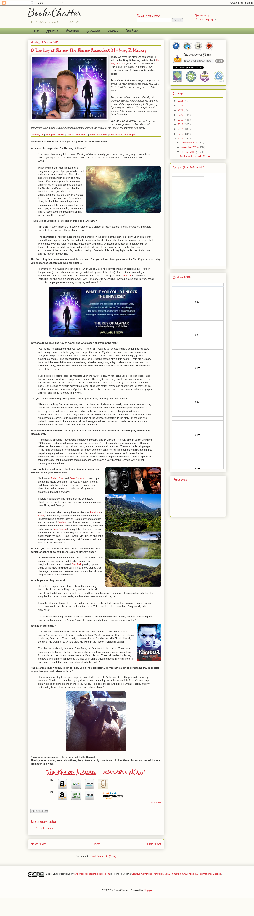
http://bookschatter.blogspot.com (92, 873)
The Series (81, 134)
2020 (181, 115)
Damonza (125, 275)
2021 (181, 110)
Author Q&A (37, 134)
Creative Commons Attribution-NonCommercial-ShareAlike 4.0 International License (176, 873)
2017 (181, 129)
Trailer (61, 134)
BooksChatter (54, 12)
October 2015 (188, 152)
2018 (181, 124)
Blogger (148, 890)
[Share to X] (39, 811)
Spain (41, 515)
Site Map (131, 31)
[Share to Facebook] (43, 811)
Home (35, 31)
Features (72, 31)
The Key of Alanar (71, 772)
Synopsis (51, 134)
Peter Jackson (77, 478)
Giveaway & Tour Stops (122, 134)
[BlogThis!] (36, 811)
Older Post (154, 844)
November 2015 (189, 147)
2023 (181, 100)
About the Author (98, 134)
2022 (181, 105)
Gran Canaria (59, 529)
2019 (181, 119)
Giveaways (93, 31)
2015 (181, 138)
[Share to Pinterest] (46, 811)
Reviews (113, 31)
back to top (156, 803)
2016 (181, 134)
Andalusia (95, 512)
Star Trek (76, 564)
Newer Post (38, 844)
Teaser (70, 134)
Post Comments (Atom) (103, 856)
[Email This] (32, 811)
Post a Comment (44, 828)
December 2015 (189, 142)
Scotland (62, 522)
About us (52, 31)
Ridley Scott (57, 478)
